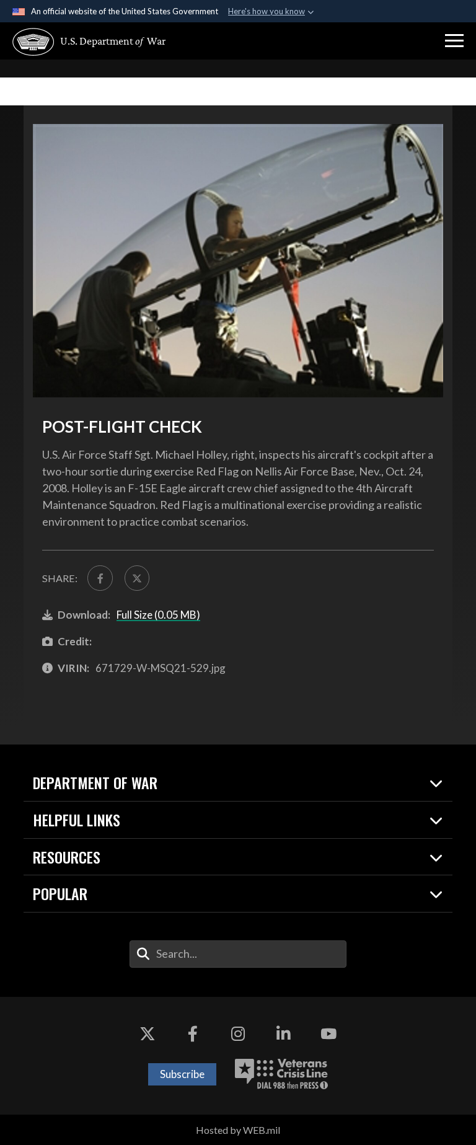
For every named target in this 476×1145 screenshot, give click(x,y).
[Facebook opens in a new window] (192, 1034)
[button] (454, 41)
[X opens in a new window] (147, 1034)
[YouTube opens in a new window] (328, 1034)
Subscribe (182, 1074)
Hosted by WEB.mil (238, 1130)
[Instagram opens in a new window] (238, 1034)
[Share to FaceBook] (99, 577)
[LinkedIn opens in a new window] (283, 1034)
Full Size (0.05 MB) (158, 614)
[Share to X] (137, 577)
